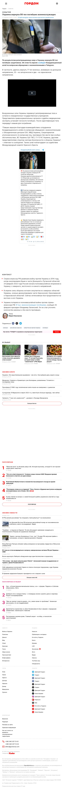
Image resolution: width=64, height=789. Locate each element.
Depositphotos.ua (29, 765)
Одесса (4, 677)
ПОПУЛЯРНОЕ (7, 462)
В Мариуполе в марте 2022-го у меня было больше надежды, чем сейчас (31, 392)
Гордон (4, 8)
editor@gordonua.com (12, 746)
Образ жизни (6, 652)
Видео (34, 655)
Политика (5, 634)
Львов (4, 674)
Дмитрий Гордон (40, 672)
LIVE (33, 646)
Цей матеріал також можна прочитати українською (36, 17)
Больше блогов (32, 403)
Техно (4, 649)
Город (4, 668)
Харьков (4, 683)
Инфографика (6, 658)
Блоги (33, 640)
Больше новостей (32, 577)
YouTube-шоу (36, 660)
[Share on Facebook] (13, 323)
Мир (3, 640)
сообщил (41, 63)
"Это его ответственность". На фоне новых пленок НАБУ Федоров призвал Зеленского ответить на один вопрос (31, 475)
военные (5, 327)
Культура (5, 646)
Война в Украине (7, 631)
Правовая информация (9, 727)
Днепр (4, 686)
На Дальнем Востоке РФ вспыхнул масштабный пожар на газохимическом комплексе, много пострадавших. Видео (34, 523)
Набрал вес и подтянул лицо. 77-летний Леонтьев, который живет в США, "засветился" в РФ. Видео (33, 358)
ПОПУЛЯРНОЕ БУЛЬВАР (11, 582)
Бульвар (6, 342)
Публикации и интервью (39, 634)
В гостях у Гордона (37, 637)
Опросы (34, 658)
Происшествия (6, 655)
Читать (57, 331)
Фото (33, 652)
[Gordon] (31, 3)
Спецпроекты (36, 663)
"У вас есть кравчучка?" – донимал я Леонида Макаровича (25, 398)
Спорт (4, 643)
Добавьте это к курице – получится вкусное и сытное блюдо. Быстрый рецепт (55, 358)
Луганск (4, 692)
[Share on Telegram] (20, 323)
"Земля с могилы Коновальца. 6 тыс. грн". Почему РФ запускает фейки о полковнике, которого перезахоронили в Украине (33, 537)
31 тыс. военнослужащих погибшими (31, 305)
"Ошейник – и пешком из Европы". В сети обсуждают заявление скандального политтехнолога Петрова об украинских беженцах (28, 531)
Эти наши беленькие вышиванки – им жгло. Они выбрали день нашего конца (31, 375)
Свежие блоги (8, 372)
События (10, 8)
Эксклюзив (35, 649)
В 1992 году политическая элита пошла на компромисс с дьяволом (28, 387)
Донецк (4, 680)
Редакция (5, 721)
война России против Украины (32, 327)
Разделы (34, 628)
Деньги (4, 637)
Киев (3, 671)
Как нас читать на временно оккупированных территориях (7, 733)
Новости (4, 628)
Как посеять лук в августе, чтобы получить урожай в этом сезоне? (11, 358)
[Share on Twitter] (17, 323)
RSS (36, 702)
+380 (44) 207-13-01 (11, 741)
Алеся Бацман (39, 693)
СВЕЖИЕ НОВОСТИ (9, 513)
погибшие (45, 327)
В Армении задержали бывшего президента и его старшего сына (23, 573)
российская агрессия (16, 327)
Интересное (5, 660)
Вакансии (5, 718)
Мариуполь (5, 689)
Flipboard (37, 699)
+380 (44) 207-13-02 (12, 744)
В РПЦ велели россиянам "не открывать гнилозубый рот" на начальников (26, 518)
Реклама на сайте (7, 724)
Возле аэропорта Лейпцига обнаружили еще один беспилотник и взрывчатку (27, 556)
